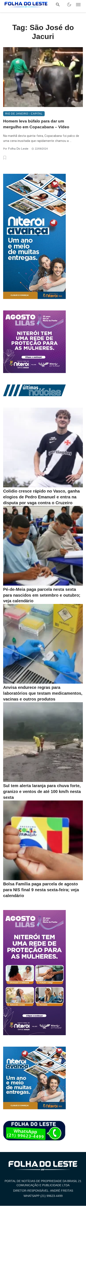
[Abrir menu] (78, 4)
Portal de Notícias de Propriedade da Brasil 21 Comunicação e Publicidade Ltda (43, 1183)
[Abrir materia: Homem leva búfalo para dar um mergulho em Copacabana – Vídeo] (43, 77)
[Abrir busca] (57, 4)
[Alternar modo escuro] (69, 4)
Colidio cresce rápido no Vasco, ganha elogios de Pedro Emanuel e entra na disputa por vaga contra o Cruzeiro (41, 497)
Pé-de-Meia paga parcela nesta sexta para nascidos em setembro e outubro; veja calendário (41, 595)
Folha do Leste (18, 148)
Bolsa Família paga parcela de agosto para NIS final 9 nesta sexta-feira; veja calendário (41, 890)
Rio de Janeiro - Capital (24, 113)
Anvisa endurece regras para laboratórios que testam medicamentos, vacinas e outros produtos (42, 693)
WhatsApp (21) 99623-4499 (43, 1195)
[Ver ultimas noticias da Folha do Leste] (34, 390)
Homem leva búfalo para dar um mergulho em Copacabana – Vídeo (36, 124)
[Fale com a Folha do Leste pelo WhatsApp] (34, 1131)
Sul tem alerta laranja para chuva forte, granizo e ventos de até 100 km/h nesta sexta (42, 791)
